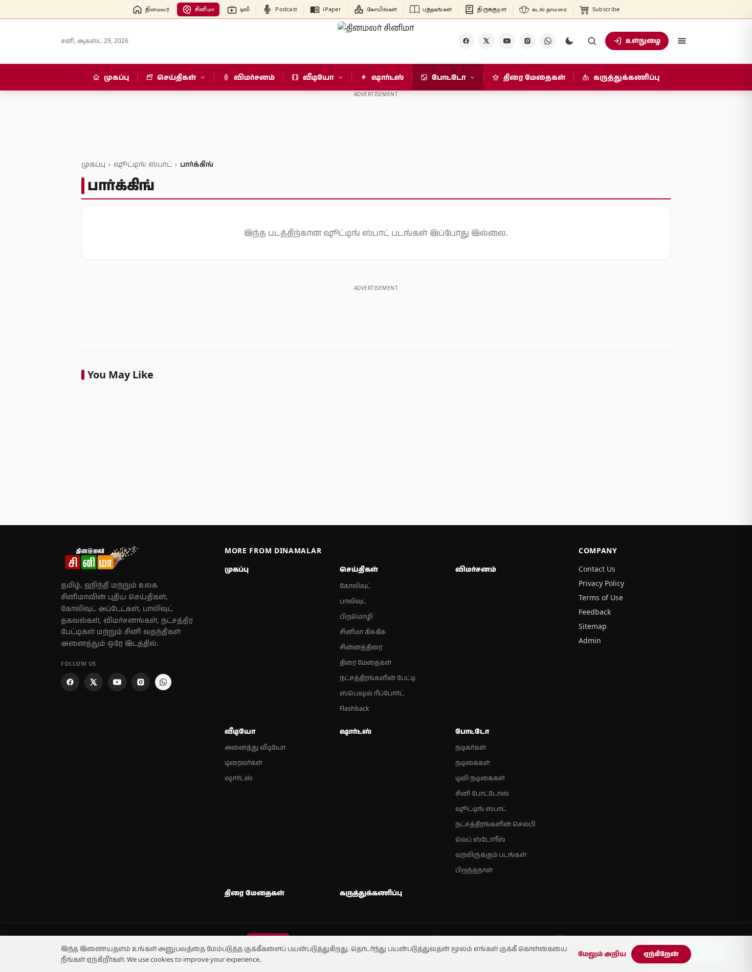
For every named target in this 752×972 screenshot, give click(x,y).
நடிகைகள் (472, 762)
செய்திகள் (359, 569)
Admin (590, 640)
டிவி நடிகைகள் (480, 778)
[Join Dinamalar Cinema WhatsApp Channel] (548, 41)
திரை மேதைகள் (365, 662)
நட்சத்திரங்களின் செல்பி (495, 824)
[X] (486, 41)
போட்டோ (472, 731)
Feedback (595, 612)
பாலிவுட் (353, 601)
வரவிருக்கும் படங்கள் (490, 854)
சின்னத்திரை (361, 647)
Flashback (354, 708)
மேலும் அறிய (602, 953)
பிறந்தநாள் (474, 870)
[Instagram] (527, 41)
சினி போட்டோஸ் (482, 793)
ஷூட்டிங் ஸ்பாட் (143, 164)
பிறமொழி (356, 616)
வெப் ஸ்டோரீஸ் (480, 839)
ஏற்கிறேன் (661, 953)
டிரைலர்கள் (243, 762)
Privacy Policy (601, 583)
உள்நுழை (643, 40)
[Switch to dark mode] (569, 41)
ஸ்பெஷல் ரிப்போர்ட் (372, 693)
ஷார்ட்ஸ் (239, 778)
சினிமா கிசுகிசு (363, 631)
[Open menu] (682, 41)
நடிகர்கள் (470, 747)
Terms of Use (601, 597)
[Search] (592, 41)
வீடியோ (240, 731)
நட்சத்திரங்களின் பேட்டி (377, 677)
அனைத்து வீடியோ (255, 747)
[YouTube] (507, 41)
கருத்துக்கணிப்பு (371, 892)
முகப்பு (93, 164)
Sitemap (593, 626)
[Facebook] (466, 41)
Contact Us (597, 569)
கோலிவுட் (355, 585)
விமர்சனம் (475, 569)
